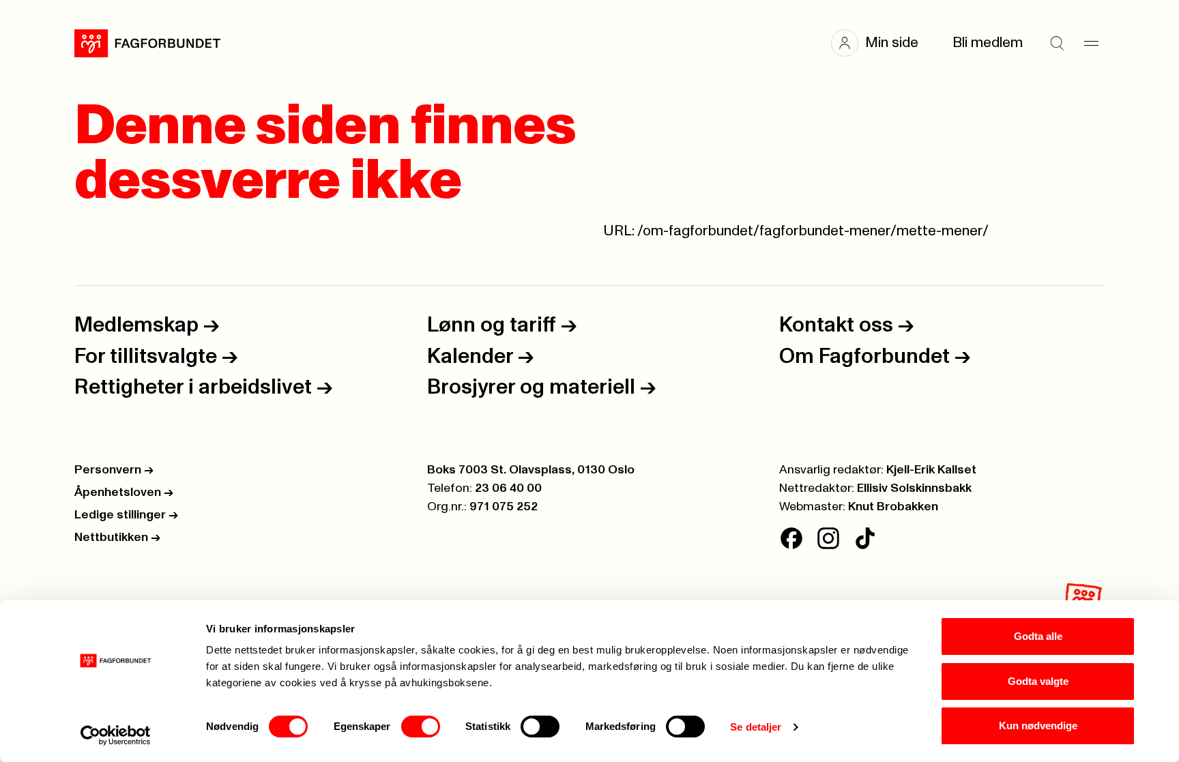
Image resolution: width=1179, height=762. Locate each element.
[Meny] (1091, 43)
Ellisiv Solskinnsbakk (914, 488)
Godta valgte (1038, 681)
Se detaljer (755, 727)
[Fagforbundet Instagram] (828, 538)
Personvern (114, 470)
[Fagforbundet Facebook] (791, 538)
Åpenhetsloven (123, 492)
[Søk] (1057, 43)
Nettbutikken (117, 537)
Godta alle (1038, 636)
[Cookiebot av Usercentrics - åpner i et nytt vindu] (115, 735)
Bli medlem (987, 42)
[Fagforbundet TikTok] (865, 538)
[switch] (420, 726)
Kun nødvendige (1038, 725)
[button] (881, 43)
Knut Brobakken (893, 507)
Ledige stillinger (126, 515)
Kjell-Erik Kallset (931, 470)
